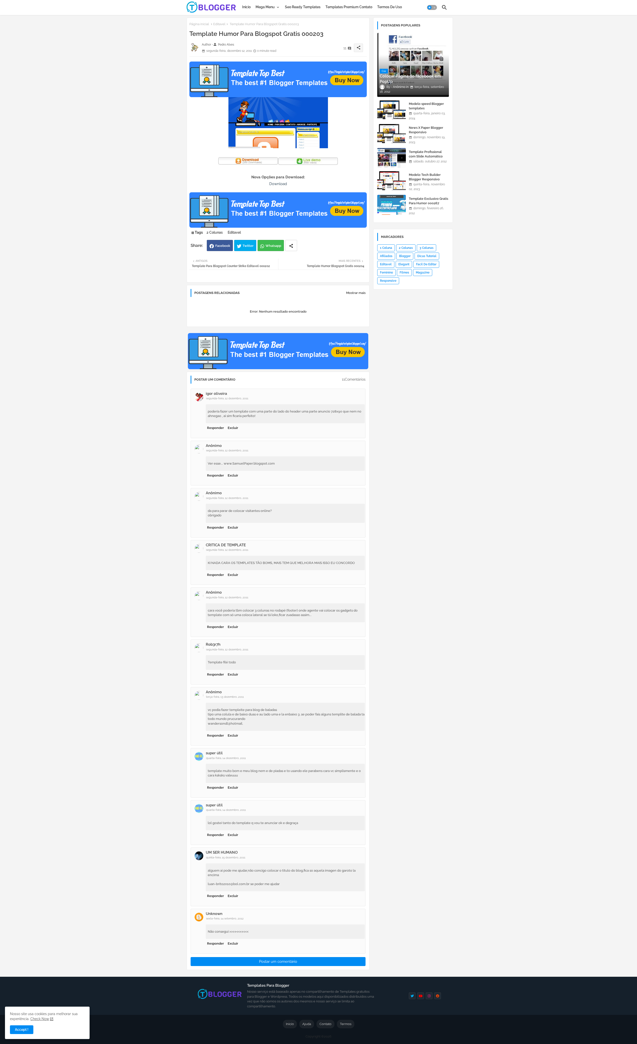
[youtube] (420, 995)
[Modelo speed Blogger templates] (391, 110)
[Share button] (291, 245)
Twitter (248, 246)
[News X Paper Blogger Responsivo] (391, 134)
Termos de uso (389, 7)
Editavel (219, 24)
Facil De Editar (426, 264)
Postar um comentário (278, 961)
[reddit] (437, 995)
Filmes (404, 272)
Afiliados (386, 256)
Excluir (233, 428)
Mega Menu (265, 7)
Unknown (214, 913)
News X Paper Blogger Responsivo (426, 130)
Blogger (405, 256)
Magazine (422, 272)
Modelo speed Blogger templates (426, 106)
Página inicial (199, 24)
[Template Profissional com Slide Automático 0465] (391, 158)
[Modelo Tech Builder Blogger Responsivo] (391, 181)
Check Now (39, 1019)
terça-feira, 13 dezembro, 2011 (225, 696)
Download (278, 184)
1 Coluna (386, 248)
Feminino (386, 272)
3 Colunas (426, 248)
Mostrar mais (356, 293)
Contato (325, 1024)
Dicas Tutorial (426, 256)
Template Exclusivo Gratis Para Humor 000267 (428, 201)
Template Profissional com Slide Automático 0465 (426, 156)
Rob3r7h (213, 644)
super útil (214, 753)
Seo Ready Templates (302, 7)
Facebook (222, 246)
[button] (432, 7)
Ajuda (306, 1024)
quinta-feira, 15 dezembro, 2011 (225, 857)
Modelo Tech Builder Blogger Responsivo (425, 177)
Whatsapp (273, 246)
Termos (345, 1024)
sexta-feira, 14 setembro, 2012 (225, 918)
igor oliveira (216, 393)
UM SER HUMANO (222, 852)
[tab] (246, 7)
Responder (215, 428)
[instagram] (429, 995)
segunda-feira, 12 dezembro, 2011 (227, 398)
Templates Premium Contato (348, 7)
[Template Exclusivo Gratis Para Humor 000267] (391, 205)
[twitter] (412, 995)
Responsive (388, 280)
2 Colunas (215, 232)
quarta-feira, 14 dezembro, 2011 (226, 758)
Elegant (403, 264)
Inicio (246, 7)
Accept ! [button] (21, 1030)
